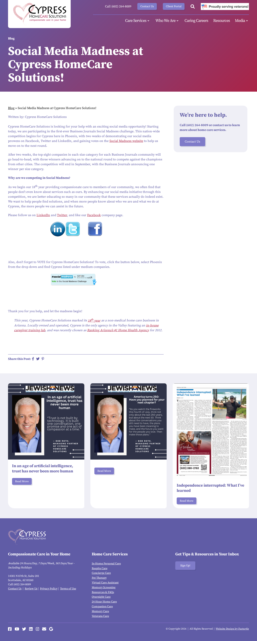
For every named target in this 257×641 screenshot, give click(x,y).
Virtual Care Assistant (105, 582)
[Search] (193, 6)
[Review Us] (51, 629)
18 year (94, 321)
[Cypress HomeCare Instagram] (37, 629)
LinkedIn (43, 215)
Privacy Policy (48, 588)
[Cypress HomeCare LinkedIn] (31, 629)
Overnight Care (101, 597)
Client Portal (174, 6)
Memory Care (100, 611)
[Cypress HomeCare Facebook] (10, 629)
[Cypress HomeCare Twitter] (24, 629)
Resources (221, 20)
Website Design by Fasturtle (232, 628)
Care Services (135, 20)
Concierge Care (101, 573)
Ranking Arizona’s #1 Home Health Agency (118, 330)
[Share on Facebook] (33, 358)
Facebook (94, 215)
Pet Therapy (99, 578)
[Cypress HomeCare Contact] (44, 629)
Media (240, 20)
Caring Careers (196, 20)
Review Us (31, 588)
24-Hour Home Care (104, 602)
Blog (11, 108)
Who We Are (165, 20)
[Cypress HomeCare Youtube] (17, 629)
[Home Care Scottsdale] (39, 14)
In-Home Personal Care (106, 563)
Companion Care (102, 606)
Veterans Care (100, 616)
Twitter (62, 215)
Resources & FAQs (103, 592)
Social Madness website (126, 141)
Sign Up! (185, 565)
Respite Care (99, 568)
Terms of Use (68, 588)
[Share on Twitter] (38, 358)
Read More (22, 481)
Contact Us (147, 6)
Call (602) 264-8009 (118, 6)
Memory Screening (103, 587)
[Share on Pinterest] (43, 358)
